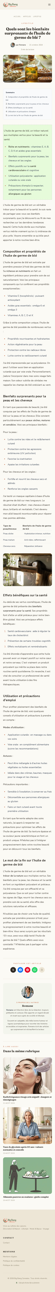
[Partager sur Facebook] (20, 970)
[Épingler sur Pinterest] (27, 970)
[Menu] (49, 4)
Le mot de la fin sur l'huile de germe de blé (25, 115)
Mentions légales (10, 1256)
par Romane (21, 45)
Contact (6, 1243)
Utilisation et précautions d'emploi (22, 111)
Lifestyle (37, 16)
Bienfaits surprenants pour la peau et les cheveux (28, 104)
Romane (27, 1005)
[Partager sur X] (13, 970)
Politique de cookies (11, 1265)
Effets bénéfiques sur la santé (20, 108)
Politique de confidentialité (14, 1261)
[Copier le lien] (42, 970)
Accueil (17, 16)
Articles (27, 16)
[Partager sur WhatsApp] (34, 970)
